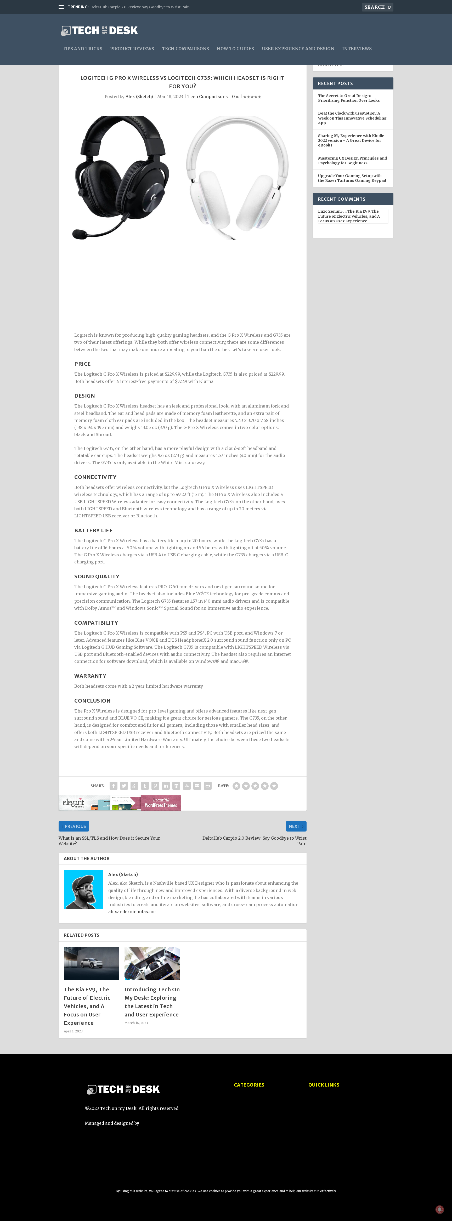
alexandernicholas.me (132, 911)
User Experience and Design (298, 49)
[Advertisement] (183, 287)
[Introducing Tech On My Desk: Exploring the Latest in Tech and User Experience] (152, 963)
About (314, 1102)
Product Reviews (132, 49)
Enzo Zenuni (330, 211)
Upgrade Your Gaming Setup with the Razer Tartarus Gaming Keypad (352, 178)
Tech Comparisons (185, 49)
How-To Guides (235, 49)
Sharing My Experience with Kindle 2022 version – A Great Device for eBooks (351, 140)
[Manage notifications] (440, 1209)
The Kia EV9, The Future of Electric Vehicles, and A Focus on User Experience (87, 1006)
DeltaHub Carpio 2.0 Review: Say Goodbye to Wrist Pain (140, 7)
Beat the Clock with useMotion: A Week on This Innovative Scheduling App (352, 118)
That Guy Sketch (158, 1123)
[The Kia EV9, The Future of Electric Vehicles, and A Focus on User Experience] (91, 963)
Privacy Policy (323, 1112)
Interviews (357, 49)
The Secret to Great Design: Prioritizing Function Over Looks (349, 98)
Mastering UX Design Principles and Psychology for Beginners (352, 160)
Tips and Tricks (82, 49)
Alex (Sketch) (139, 96)
